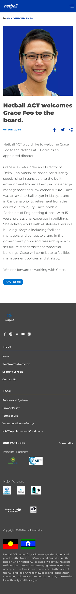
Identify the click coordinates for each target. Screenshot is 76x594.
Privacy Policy (11, 407)
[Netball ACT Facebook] (4, 334)
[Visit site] (16, 464)
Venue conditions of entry (18, 423)
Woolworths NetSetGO (16, 363)
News (5, 356)
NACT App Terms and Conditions (22, 431)
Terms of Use (10, 415)
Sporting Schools (12, 371)
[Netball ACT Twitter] (16, 334)
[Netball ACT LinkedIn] (29, 334)
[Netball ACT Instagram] (10, 334)
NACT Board (13, 281)
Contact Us (9, 379)
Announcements (19, 18)
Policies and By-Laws (15, 400)
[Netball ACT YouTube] (23, 334)
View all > (66, 443)
